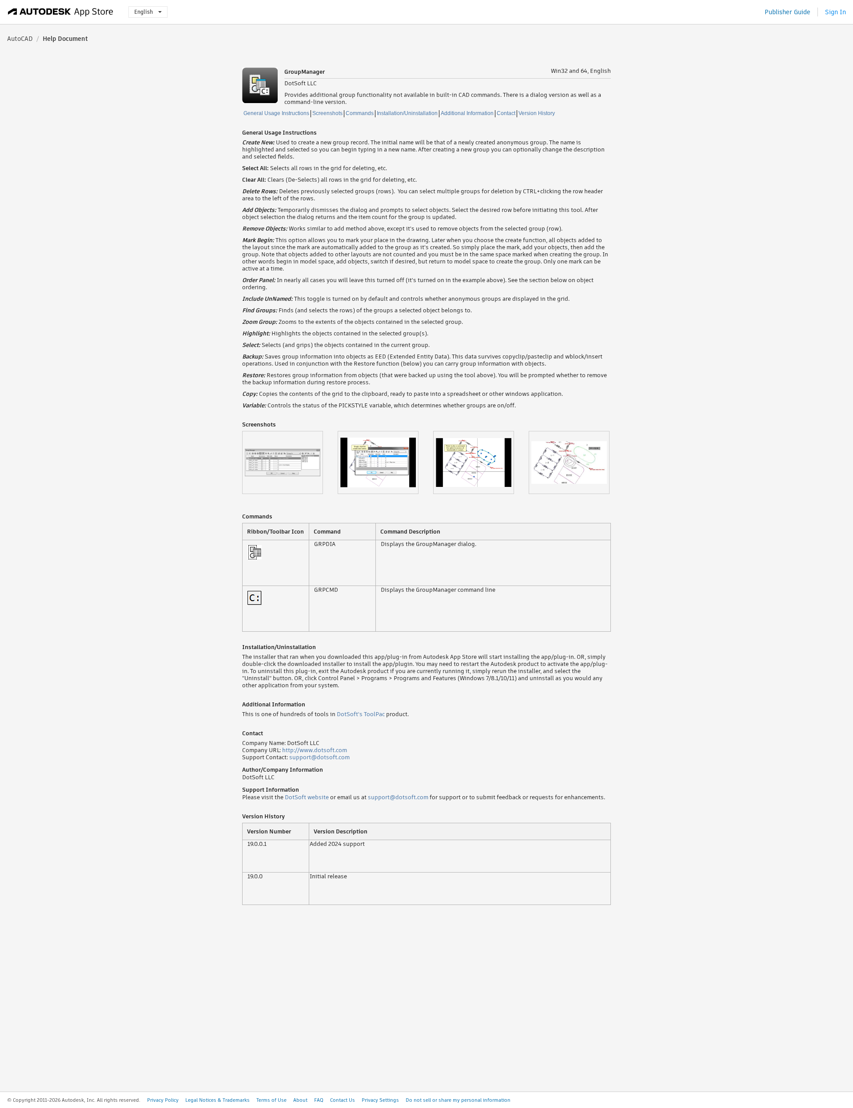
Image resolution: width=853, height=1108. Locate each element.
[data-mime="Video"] (576, 462)
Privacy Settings (380, 1100)
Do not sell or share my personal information (458, 1100)
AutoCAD (20, 38)
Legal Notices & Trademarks (217, 1100)
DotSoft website (307, 797)
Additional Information (467, 113)
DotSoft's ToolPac (361, 714)
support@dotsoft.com (319, 757)
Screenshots (327, 113)
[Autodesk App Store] (60, 12)
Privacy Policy (163, 1100)
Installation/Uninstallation (407, 113)
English (143, 12)
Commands (360, 113)
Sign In (835, 12)
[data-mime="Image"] (290, 462)
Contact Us (342, 1100)
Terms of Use (271, 1100)
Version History (536, 113)
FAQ (318, 1100)
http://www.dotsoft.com (314, 750)
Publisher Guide (787, 12)
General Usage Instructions (276, 113)
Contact (506, 113)
